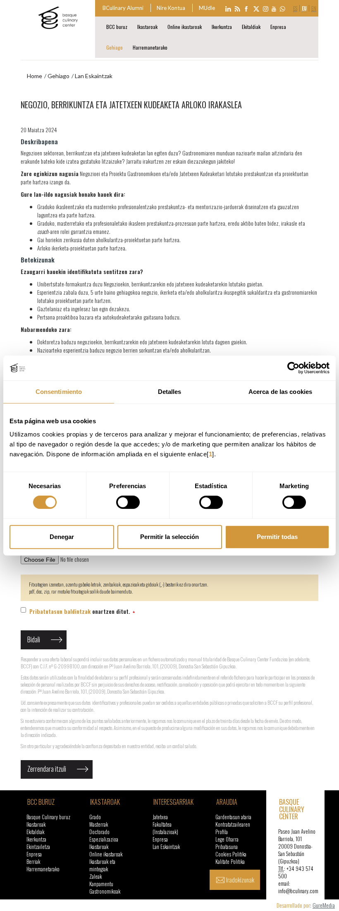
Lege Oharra (227, 839)
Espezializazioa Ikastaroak (103, 843)
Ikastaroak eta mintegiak (102, 865)
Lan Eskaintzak (166, 847)
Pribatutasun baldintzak (60, 611)
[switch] (128, 502)
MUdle (207, 8)
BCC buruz (116, 26)
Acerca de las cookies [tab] (280, 391)
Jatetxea (160, 817)
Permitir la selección (169, 536)
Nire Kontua (171, 8)
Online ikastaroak (184, 26)
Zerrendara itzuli (46, 769)
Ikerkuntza (222, 26)
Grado (95, 817)
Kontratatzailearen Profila (232, 828)
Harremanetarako (150, 47)
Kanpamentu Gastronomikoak (104, 887)
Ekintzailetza (38, 847)
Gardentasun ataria (233, 817)
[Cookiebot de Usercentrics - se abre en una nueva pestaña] (293, 368)
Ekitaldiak (251, 26)
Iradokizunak (240, 879)
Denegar (62, 536)
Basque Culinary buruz (48, 817)
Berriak (33, 862)
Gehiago (114, 47)
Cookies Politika (230, 854)
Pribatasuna (226, 847)
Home (34, 75)
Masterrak (98, 824)
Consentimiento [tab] (59, 391)
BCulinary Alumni (123, 8)
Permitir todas (277, 536)
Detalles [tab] (169, 391)
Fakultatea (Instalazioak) (165, 828)
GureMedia (324, 905)
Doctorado (99, 832)
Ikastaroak (147, 26)
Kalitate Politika (230, 862)
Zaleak (95, 876)
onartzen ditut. (80, 611)
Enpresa (278, 26)
